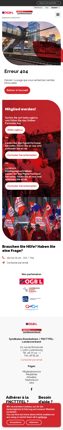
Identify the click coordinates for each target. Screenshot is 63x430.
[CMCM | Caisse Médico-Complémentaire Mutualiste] (31, 308)
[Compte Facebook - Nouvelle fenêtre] (31, 389)
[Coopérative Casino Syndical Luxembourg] (31, 290)
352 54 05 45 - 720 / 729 (20, 257)
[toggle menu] (58, 15)
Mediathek (31, 374)
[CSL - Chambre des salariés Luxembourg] (31, 299)
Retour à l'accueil (17, 90)
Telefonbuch (38, 7)
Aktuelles (31, 377)
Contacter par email (17, 262)
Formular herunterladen (22, 155)
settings (42, 417)
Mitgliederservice (31, 371)
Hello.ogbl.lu (15, 129)
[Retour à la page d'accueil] (24, 12)
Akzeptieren (15, 422)
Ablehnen (33, 422)
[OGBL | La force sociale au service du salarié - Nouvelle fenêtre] (31, 323)
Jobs (46, 7)
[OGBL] (31, 281)
